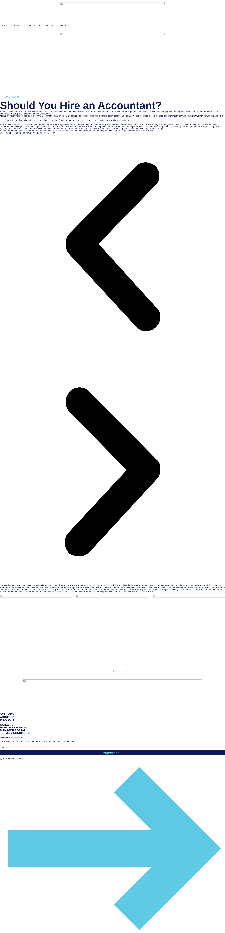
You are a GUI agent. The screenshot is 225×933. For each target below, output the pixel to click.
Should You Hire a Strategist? (17, 661)
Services (7, 714)
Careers (6, 724)
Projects (7, 719)
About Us (7, 717)
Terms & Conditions (15, 732)
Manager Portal (13, 730)
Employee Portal (13, 727)
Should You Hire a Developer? (94, 661)
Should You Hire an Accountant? (171, 661)
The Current (10, 659)
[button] (112, 246)
